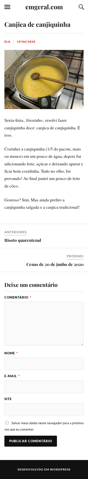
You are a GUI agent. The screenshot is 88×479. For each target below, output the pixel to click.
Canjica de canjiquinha (37, 24)
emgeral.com (44, 6)
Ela (7, 41)
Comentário (17, 297)
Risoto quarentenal (22, 240)
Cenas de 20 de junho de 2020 (55, 264)
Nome (11, 353)
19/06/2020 (26, 41)
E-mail (12, 376)
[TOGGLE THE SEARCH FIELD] (81, 7)
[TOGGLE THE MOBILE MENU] (7, 7)
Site (8, 399)
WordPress (60, 469)
